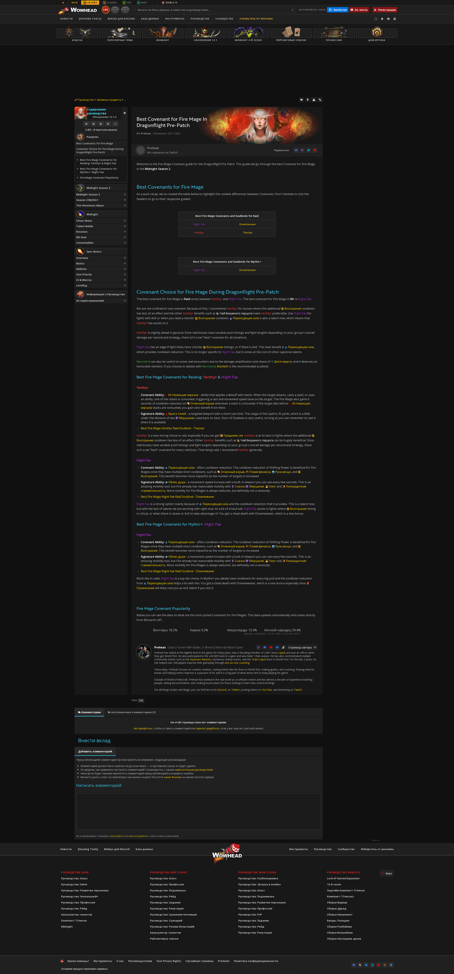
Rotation (81, 231)
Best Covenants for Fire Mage (94, 143)
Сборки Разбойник (339, 926)
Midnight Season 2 (88, 194)
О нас (120, 961)
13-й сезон (334, 884)
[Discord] (296, 150)
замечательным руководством (193, 769)
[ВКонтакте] (391, 965)
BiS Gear (81, 237)
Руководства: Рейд (74, 908)
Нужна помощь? (78, 961)
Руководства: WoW (75, 872)
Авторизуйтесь (143, 728)
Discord (221, 689)
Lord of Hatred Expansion (343, 878)
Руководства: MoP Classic (168, 872)
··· (152, 2)
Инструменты (298, 849)
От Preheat (144, 133)
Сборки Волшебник (340, 932)
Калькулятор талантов (76, 914)
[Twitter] (308, 150)
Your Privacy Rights (168, 961)
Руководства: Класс (74, 878)
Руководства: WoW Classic (257, 872)
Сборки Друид (336, 908)
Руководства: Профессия (78, 902)
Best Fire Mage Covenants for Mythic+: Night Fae (98, 170)
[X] (360, 965)
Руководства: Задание (165, 902)
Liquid (281, 652)
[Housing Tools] (88, 849)
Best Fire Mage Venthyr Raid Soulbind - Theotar (172, 428)
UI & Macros (84, 280)
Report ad (376, 840)
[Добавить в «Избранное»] (301, 99)
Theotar (248, 232)
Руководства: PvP (250, 914)
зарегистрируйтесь (207, 728)
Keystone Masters (200, 659)
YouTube (267, 689)
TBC (129, 2)
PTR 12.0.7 (125, 9)
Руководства (200, 18)
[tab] (89, 712)
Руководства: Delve (74, 884)
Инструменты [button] (174, 18)
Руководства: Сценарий (166, 920)
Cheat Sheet (84, 220)
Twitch (298, 689)
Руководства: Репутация (167, 908)
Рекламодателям (140, 961)
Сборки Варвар (337, 902)
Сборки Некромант (340, 914)
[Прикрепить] (307, 99)
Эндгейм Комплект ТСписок (346, 890)
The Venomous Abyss (90, 205)
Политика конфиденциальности (256, 961)
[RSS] (384, 965)
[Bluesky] (277, 647)
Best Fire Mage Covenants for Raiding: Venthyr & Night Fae (98, 161)
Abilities (81, 269)
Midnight (67, 926)
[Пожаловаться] (314, 99)
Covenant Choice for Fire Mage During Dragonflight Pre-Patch (99, 150)
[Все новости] (63, 3)
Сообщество (224, 18)
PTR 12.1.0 (115, 9)
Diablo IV (171, 2)
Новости (66, 18)
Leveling (81, 285)
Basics (80, 263)
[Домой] (79, 9)
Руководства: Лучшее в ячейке (259, 884)
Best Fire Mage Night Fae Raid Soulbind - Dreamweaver (177, 497)
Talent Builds (84, 226)
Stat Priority (84, 274)
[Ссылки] (320, 99)
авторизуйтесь (117, 836)
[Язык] (394, 18)
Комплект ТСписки (74, 920)
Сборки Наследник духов (344, 938)
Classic (112, 2)
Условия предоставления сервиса (84, 968)
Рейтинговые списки (164, 938)
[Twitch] (302, 150)
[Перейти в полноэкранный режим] (376, 18)
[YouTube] (314, 150)
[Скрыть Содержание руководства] (125, 113)
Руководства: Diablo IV (343, 872)
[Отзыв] (388, 18)
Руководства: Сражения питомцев (173, 914)
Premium (223, 961)
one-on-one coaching (237, 662)
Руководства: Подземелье (168, 890)
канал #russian (172, 777)
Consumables (84, 242)
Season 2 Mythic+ (87, 200)
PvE (141, 700)
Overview (82, 258)
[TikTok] (283, 647)
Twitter (235, 689)
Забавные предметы (109, 99)
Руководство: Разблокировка (258, 878)
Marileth (222, 366)
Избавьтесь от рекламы (256, 18)
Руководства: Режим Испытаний (172, 926)
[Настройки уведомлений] (382, 18)
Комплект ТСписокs (340, 896)
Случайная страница (200, 961)
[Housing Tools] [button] (90, 18)
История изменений (90, 300)
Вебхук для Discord (121, 18)
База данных (150, 18)
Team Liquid (259, 659)
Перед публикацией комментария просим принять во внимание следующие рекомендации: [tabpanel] (145, 797)
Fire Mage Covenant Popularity (99, 177)
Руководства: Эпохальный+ (79, 896)
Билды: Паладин (338, 920)
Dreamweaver (247, 224)
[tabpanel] (198, 725)
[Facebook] (372, 965)
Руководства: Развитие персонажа (85, 890)
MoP (144, 2)
